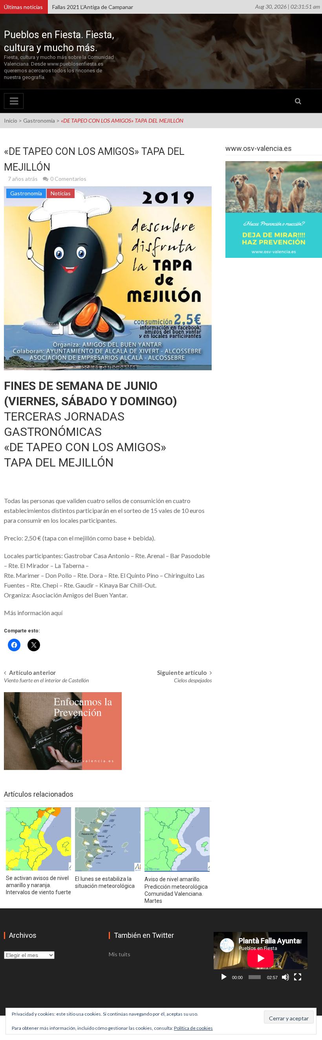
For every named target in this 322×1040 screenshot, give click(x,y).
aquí (56, 612)
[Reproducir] (224, 977)
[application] (260, 958)
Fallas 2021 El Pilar (74, 9)
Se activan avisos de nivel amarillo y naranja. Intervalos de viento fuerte (38, 885)
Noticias (61, 193)
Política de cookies (193, 1028)
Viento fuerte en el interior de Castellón (46, 680)
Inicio (10, 120)
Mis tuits (119, 954)
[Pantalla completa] (298, 977)
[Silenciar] (285, 977)
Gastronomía (39, 120)
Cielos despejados (193, 680)
